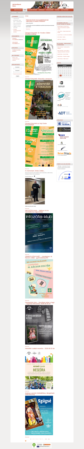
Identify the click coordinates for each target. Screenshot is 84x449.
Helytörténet (65, 9)
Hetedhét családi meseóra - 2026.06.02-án (40, 348)
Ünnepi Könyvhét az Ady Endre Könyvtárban (36, 124)
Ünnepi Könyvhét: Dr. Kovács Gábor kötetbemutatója (37, 33)
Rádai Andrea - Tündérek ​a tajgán (63, 56)
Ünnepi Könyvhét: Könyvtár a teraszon (38, 79)
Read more (28, 29)
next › (46, 439)
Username (17, 67)
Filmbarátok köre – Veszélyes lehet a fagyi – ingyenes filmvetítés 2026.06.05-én (39, 303)
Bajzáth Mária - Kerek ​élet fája (62, 54)
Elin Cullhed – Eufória (61, 37)
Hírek (25, 9)
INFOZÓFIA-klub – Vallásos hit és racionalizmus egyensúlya (37, 211)
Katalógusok (49, 9)
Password (17, 70)
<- (11, 9)
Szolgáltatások (32, 9)
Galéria (57, 9)
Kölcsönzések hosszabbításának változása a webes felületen (37, 20)
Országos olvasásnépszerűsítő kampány (17, 30)
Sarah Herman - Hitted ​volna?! (62, 58)
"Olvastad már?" (16, 18)
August (65, 65)
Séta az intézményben (17, 23)
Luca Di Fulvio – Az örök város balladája (64, 34)
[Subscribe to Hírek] (25, 441)
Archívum (13, 12)
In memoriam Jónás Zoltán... (35, 171)
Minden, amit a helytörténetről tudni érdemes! (15, 59)
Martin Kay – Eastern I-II (61, 39)
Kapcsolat (41, 9)
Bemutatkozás (18, 9)
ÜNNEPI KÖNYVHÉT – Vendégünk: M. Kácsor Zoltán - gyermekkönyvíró (38, 257)
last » (49, 439)
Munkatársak (21, 12)
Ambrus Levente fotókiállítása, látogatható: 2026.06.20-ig (40, 393)
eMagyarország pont (17, 24)
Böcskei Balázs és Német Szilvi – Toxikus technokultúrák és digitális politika (63, 27)
